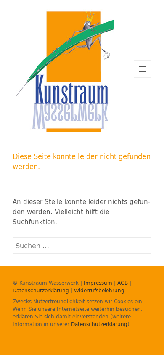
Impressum (98, 282)
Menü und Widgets (142, 77)
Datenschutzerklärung (41, 290)
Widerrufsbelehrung (99, 290)
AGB (122, 282)
